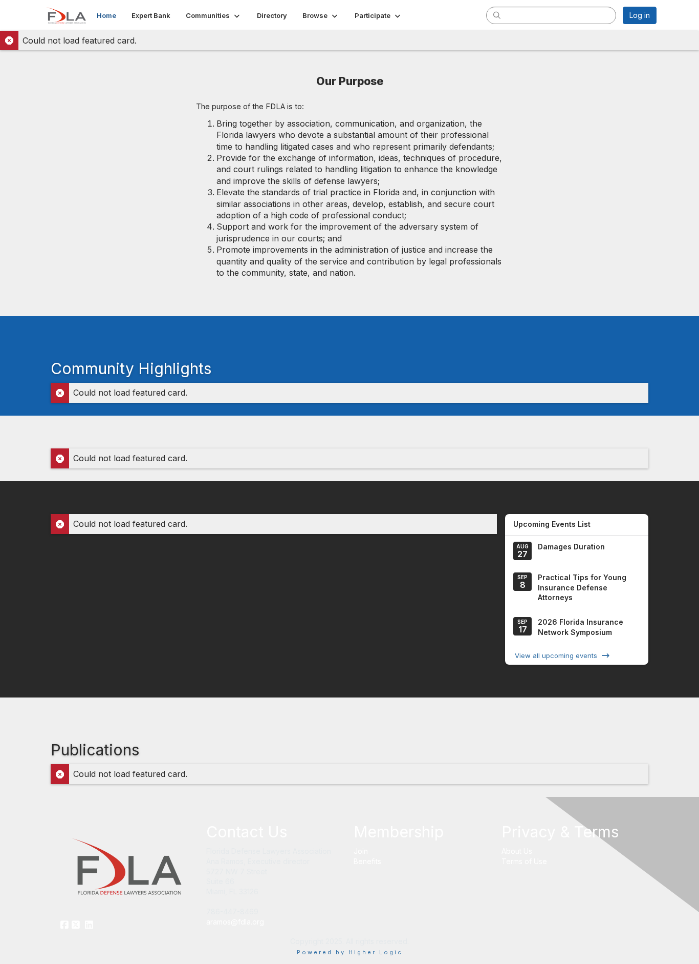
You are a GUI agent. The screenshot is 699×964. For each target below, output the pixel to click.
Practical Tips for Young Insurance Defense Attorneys (582, 587)
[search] (497, 15)
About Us (516, 851)
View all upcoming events (556, 655)
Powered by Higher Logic (350, 952)
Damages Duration (571, 546)
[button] (213, 15)
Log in (639, 15)
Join (361, 851)
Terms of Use (524, 861)
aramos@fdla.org (235, 921)
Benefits (367, 861)
